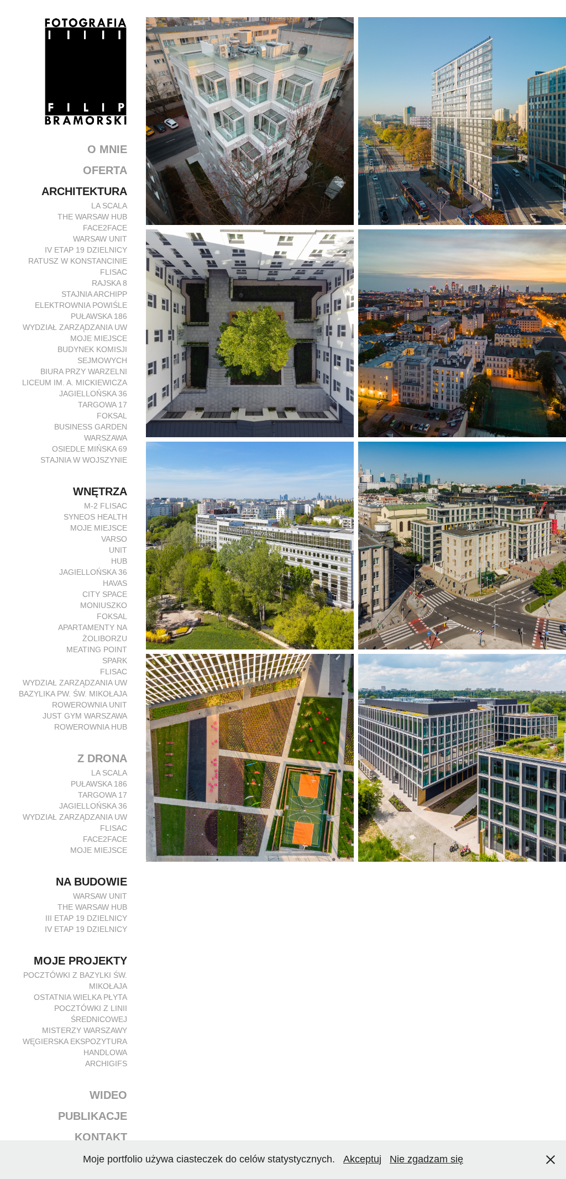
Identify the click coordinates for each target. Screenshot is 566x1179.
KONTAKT (101, 1137)
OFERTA (105, 170)
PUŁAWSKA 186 (99, 316)
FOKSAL (112, 415)
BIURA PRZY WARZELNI (83, 371)
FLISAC (113, 272)
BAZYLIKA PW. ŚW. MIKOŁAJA (73, 693)
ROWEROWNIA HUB (90, 726)
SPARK (114, 660)
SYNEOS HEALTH (95, 516)
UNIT (118, 550)
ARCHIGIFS (106, 1063)
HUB (119, 561)
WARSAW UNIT (100, 238)
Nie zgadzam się (426, 1159)
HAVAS (115, 583)
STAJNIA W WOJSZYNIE (83, 459)
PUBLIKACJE (92, 1116)
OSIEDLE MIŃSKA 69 (89, 448)
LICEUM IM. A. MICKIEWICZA (74, 382)
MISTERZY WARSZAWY (84, 1030)
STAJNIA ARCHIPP (94, 294)
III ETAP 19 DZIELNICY (86, 918)
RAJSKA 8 (109, 283)
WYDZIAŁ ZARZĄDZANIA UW (75, 327)
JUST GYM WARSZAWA (85, 715)
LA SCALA (109, 205)
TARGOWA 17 (102, 404)
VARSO (114, 539)
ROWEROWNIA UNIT (89, 704)
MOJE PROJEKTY (80, 961)
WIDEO (108, 1095)
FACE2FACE (105, 227)
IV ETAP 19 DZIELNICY (86, 249)
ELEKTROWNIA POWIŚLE (81, 305)
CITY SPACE (104, 594)
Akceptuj (362, 1159)
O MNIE (107, 149)
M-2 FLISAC (105, 505)
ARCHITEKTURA (84, 191)
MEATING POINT (96, 649)
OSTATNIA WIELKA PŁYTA (80, 997)
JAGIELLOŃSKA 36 (93, 393)
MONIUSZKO (103, 605)
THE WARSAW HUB (92, 216)
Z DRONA (102, 758)
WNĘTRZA (100, 491)
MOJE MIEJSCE (98, 338)
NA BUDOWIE (91, 882)
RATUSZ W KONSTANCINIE (77, 260)
